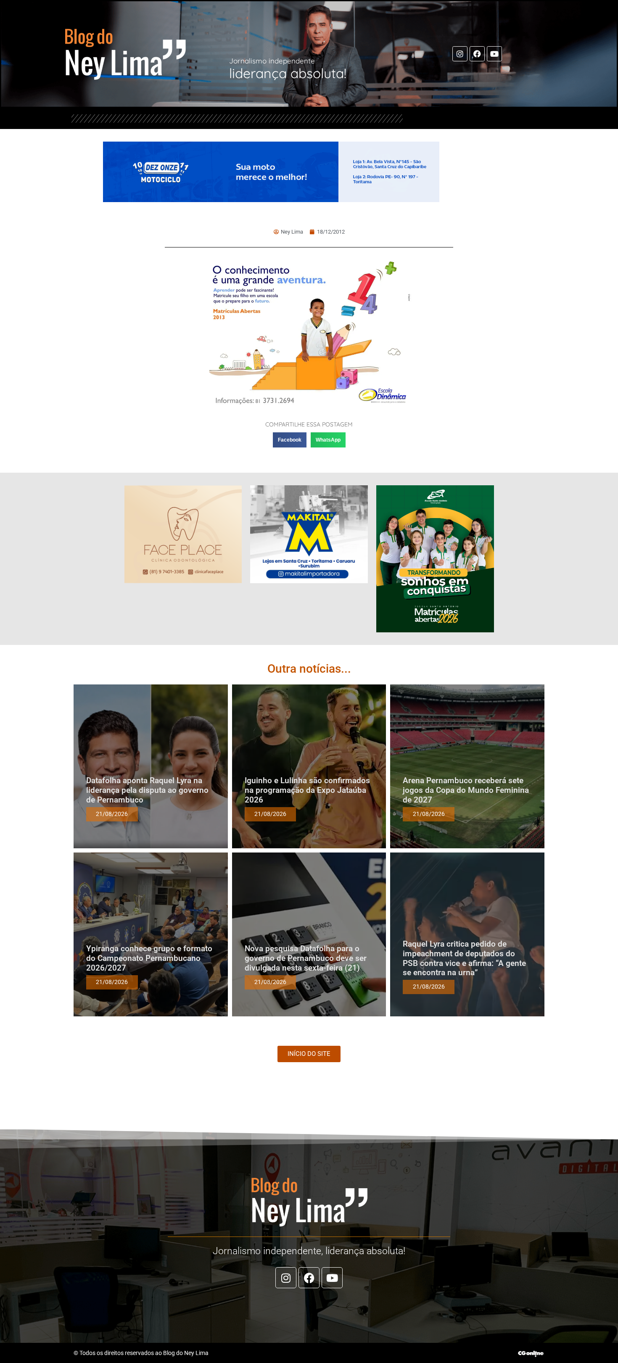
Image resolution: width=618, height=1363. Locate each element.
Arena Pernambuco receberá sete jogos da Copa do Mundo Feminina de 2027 (466, 790)
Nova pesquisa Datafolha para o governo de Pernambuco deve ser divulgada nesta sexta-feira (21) (306, 958)
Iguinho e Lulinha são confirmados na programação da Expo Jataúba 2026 (307, 790)
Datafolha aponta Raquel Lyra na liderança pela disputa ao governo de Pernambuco (147, 790)
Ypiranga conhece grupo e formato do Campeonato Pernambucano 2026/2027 (149, 958)
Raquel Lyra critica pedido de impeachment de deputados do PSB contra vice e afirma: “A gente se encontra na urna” (464, 958)
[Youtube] (494, 53)
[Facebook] (477, 53)
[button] (289, 439)
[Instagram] (459, 53)
